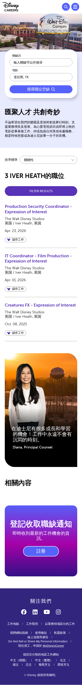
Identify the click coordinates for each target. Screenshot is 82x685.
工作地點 (13, 624)
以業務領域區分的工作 (60, 624)
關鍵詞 (16, 55)
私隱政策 (60, 633)
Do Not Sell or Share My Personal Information (37, 641)
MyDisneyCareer (53, 646)
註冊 (41, 551)
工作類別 (32, 624)
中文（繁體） (44, 660)
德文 (16, 664)
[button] (15, 239)
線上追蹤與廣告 (37, 637)
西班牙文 (63, 664)
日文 (29, 664)
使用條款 (41, 633)
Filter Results (41, 191)
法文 (63, 660)
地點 (15, 70)
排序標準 (11, 160)
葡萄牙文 (45, 664)
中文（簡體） (19, 660)
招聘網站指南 (19, 633)
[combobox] (41, 77)
